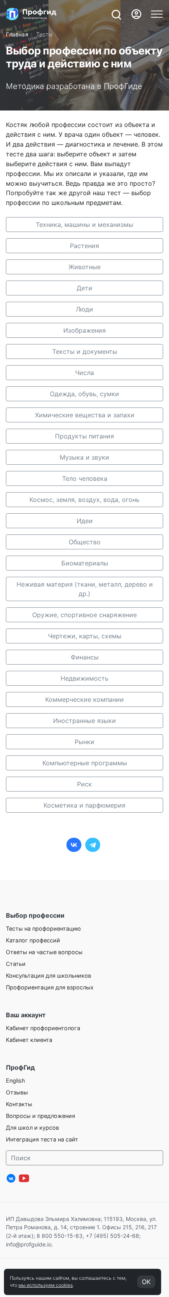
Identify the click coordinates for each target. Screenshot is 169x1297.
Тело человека (84, 478)
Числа (84, 373)
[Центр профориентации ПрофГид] (31, 14)
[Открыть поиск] (116, 14)
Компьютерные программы (84, 763)
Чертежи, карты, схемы (84, 636)
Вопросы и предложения (40, 1115)
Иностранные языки (84, 721)
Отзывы (17, 1092)
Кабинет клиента (29, 1039)
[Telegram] (92, 845)
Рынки (84, 742)
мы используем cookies (45, 1285)
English (15, 1080)
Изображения (84, 330)
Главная (17, 34)
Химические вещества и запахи (84, 415)
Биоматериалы (84, 563)
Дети (84, 288)
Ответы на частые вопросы (44, 952)
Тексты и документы (84, 351)
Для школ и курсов (32, 1127)
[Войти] (136, 14)
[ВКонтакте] (73, 845)
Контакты (19, 1104)
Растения (84, 246)
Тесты (44, 34)
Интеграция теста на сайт (42, 1139)
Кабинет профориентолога (43, 1028)
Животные (84, 267)
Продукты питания (84, 436)
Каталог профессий (33, 940)
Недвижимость (84, 678)
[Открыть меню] (157, 14)
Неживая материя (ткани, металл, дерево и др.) (85, 589)
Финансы (85, 657)
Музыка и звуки (84, 457)
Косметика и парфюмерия (84, 805)
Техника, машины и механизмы (84, 224)
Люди (84, 309)
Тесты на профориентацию (43, 928)
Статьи (16, 963)
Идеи (85, 521)
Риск (84, 784)
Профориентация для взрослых (50, 987)
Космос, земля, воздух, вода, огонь (84, 500)
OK (146, 1282)
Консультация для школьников (48, 975)
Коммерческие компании (84, 699)
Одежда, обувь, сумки (84, 394)
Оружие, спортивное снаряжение (84, 615)
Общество (85, 542)
